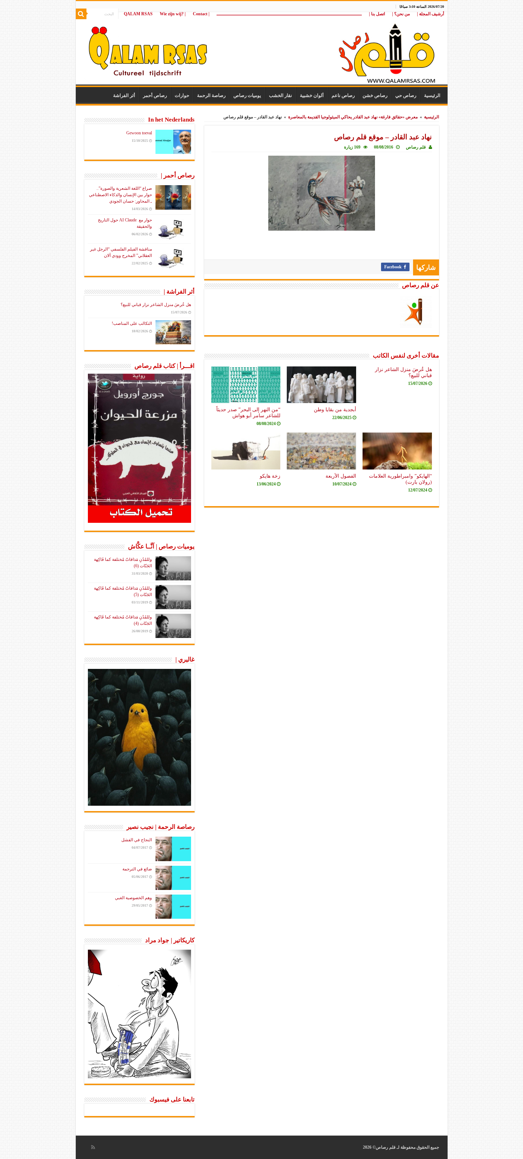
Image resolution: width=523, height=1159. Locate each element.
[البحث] (81, 14)
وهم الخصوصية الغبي (133, 897)
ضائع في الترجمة (137, 868)
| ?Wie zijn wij (173, 13)
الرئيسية (432, 95)
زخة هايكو (270, 476)
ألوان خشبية (312, 95)
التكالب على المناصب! (132, 323)
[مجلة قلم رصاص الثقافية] (262, 49)
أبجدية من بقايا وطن (335, 409)
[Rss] (93, 1147)
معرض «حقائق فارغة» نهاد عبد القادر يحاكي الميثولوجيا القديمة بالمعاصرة (353, 116)
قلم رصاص (416, 147)
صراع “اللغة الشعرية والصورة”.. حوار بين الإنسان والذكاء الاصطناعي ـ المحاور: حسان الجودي (120, 195)
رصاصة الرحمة (211, 95)
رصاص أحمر (155, 95)
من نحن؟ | (401, 13)
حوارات (182, 95)
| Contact (201, 13)
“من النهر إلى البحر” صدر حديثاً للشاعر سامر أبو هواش (248, 412)
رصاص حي (405, 95)
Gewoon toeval (139, 132)
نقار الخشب (280, 95)
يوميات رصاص (247, 95)
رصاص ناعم (343, 95)
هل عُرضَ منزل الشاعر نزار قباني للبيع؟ (156, 304)
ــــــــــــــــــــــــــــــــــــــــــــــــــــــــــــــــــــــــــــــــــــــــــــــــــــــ (289, 13)
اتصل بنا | (377, 13)
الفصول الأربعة (341, 476)
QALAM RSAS (138, 13)
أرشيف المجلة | (430, 13)
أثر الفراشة (124, 95)
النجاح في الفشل (136, 839)
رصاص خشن (375, 95)
